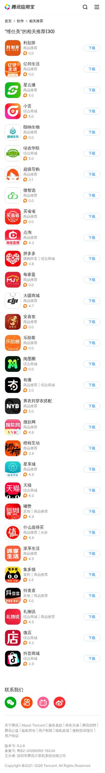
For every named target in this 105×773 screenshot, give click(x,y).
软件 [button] (20, 21)
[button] (19, 7)
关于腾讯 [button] (12, 725)
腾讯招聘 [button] (89, 725)
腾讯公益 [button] (12, 730)
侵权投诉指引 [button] (82, 730)
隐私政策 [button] (62, 730)
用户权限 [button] (45, 730)
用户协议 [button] (12, 736)
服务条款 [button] (55, 725)
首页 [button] (8, 21)
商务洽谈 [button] (72, 725)
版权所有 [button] (29, 730)
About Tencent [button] (34, 725)
